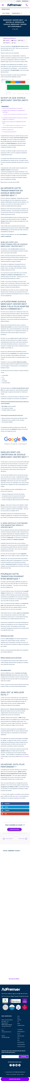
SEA (18, 1016)
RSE (18, 1040)
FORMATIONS (20, 1025)
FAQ (18, 1038)
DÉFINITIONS (20, 1036)
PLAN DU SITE (21, 1046)
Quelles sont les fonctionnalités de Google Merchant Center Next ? (16, 115)
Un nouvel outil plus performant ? (10, 131)
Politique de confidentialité (11, 1074)
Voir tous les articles (14, 978)
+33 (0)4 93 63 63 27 (6, 1026)
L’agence (18, 1)
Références (25, 1)
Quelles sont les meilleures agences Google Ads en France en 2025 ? (14, 916)
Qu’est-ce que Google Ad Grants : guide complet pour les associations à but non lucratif (14, 876)
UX (18, 1021)
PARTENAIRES (21, 1044)
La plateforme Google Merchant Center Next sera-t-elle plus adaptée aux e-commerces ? (15, 118)
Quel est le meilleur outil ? (8, 129)
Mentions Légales (20, 1074)
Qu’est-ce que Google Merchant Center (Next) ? (13, 108)
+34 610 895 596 (5, 1037)
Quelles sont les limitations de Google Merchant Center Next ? (14, 122)
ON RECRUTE (20, 1042)
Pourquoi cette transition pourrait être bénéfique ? (13, 127)
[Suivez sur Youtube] (16, 1065)
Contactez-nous (14, 1079)
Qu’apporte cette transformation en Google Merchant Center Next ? (14, 111)
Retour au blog (6, 9)
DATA (18, 1023)
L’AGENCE (20, 1029)
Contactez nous (14, 829)
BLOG (18, 1033)
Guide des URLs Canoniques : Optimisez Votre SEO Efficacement (14, 956)
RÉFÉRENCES (21, 1031)
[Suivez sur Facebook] (10, 1065)
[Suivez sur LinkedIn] (19, 1065)
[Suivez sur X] (13, 1065)
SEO (18, 1018)
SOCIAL (19, 1019)
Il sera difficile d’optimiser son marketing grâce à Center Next (15, 125)
